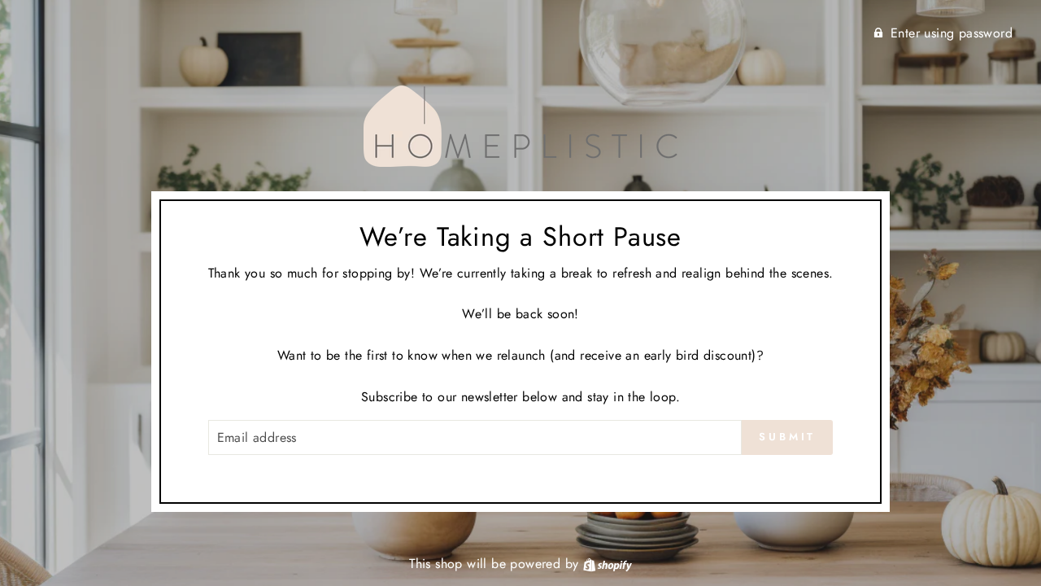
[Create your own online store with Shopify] (607, 563)
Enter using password (952, 33)
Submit (787, 436)
